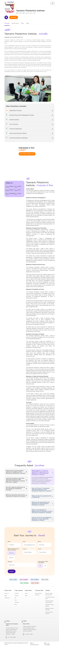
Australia (17, 593)
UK (15, 597)
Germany (17, 602)
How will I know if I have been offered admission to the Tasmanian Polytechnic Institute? (41, 489)
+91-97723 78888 (12, 637)
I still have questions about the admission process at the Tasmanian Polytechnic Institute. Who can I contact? (15, 480)
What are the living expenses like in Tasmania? (41, 496)
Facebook (11, 189)
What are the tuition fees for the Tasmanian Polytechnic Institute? (15, 495)
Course (39, 549)
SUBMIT (11, 571)
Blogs (5, 595)
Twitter (19, 189)
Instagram (11, 186)
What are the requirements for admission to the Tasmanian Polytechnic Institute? (41, 503)
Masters (11, 557)
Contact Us (7, 597)
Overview (6, 23)
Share (14, 17)
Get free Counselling (27, 154)
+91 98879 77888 (29, 634)
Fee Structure (15, 23)
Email (24, 541)
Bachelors (11, 553)
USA (16, 604)
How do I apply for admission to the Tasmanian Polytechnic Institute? (15, 488)
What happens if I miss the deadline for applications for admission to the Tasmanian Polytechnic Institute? (40, 472)
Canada (16, 595)
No (45, 565)
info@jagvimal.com (34, 644)
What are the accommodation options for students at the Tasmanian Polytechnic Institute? (15, 472)
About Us (6, 593)
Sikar (26, 595)
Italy (16, 600)
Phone (39, 541)
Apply (27, 23)
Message (10, 561)
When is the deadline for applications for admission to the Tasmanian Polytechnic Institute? (42, 511)
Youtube (19, 193)
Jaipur (26, 593)
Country (25, 549)
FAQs (22, 23)
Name (9, 541)
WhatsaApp (11, 193)
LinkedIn (19, 186)
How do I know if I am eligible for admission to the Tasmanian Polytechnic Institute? (42, 519)
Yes (40, 565)
